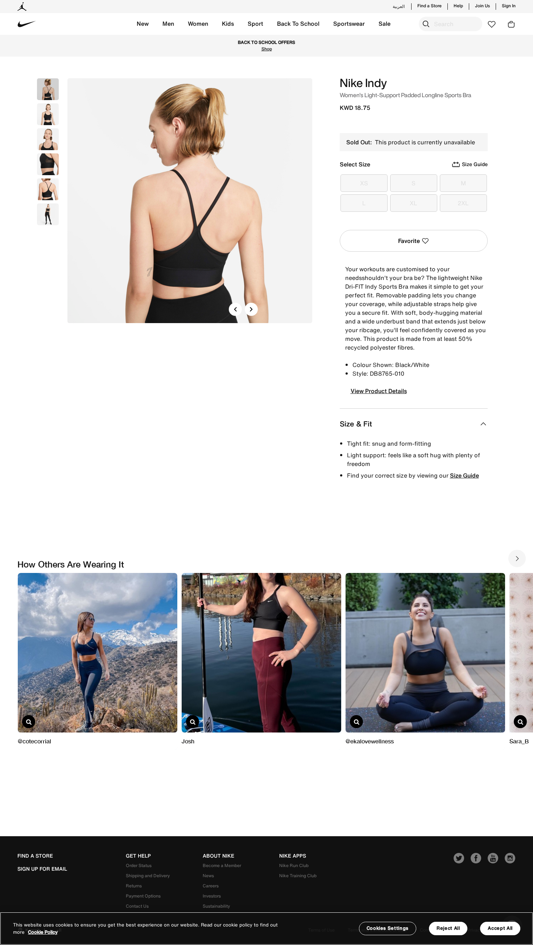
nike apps (292, 856)
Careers (211, 886)
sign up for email (42, 869)
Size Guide (464, 475)
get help (138, 856)
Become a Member (222, 865)
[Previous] (235, 309)
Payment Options (143, 896)
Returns (134, 886)
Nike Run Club (294, 865)
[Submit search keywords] (426, 24)
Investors (212, 896)
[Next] (251, 309)
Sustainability (216, 906)
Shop (266, 49)
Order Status (139, 865)
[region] (266, 928)
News (208, 875)
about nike (218, 856)
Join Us (482, 5)
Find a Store (429, 5)
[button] (142, 24)
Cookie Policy (43, 932)
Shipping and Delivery (148, 875)
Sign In (509, 5)
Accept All (500, 928)
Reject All (448, 928)
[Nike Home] (26, 24)
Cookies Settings (388, 928)
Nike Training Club (298, 875)
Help (458, 5)
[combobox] (450, 24)
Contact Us (137, 906)
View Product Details (379, 391)
